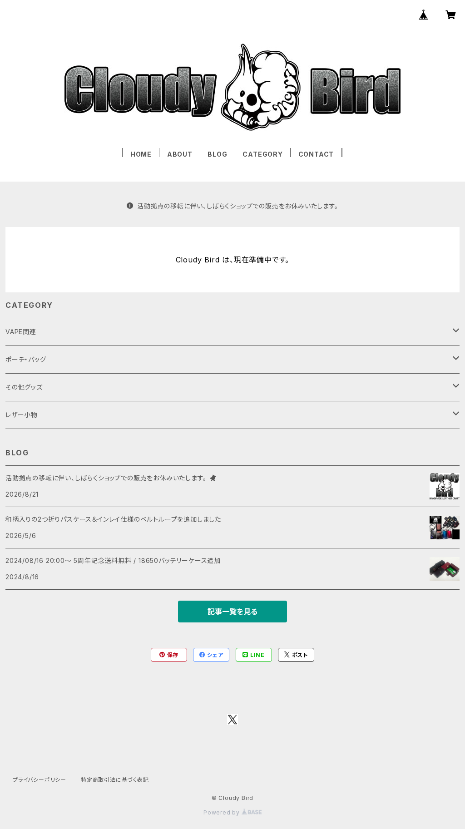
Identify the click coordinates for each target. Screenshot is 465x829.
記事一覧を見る (232, 611)
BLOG (217, 154)
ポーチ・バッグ (25, 359)
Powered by (222, 812)
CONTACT (316, 154)
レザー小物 (21, 415)
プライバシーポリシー (39, 779)
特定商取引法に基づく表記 (115, 779)
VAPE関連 (20, 332)
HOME (141, 154)
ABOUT (180, 154)
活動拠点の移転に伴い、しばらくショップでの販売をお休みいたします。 (237, 206)
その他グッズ (24, 387)
